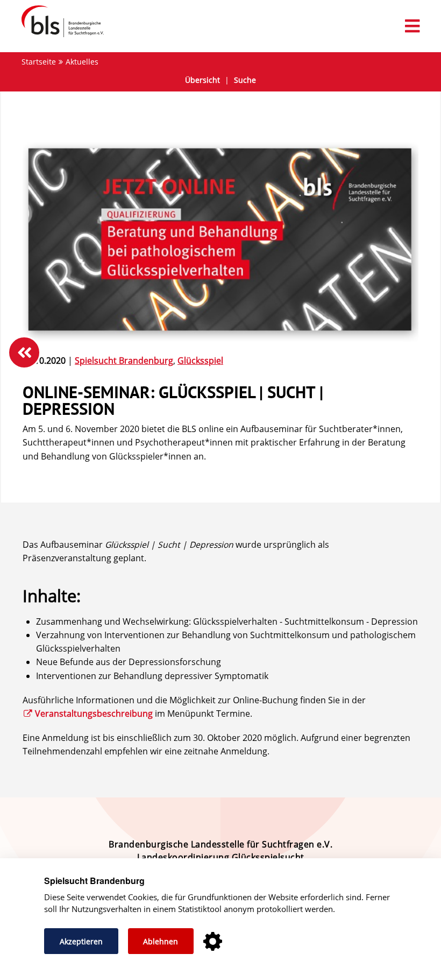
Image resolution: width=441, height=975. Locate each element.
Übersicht (202, 80)
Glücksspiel (200, 360)
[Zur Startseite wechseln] (57, 37)
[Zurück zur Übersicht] (24, 352)
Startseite (39, 61)
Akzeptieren (81, 941)
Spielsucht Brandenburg (124, 360)
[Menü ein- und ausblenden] (220, 26)
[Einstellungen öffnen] (212, 942)
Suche (245, 80)
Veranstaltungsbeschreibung (94, 713)
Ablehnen (160, 941)
